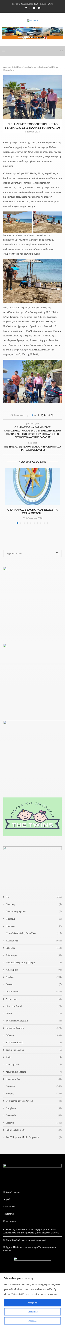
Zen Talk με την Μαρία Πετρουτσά (34, 1137)
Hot (34, 897)
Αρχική (6, 67)
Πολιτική (34, 904)
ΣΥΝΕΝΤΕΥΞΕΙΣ (34, 1042)
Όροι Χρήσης (9, 1221)
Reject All (32, 1320)
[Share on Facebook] (38, 415)
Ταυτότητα (8, 1214)
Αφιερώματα (34, 970)
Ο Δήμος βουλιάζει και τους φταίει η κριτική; (25, 1240)
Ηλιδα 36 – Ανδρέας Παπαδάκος (34, 933)
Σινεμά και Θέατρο (34, 1050)
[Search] (61, 51)
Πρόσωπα (34, 926)
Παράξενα (34, 919)
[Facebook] (29, 8)
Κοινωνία (34, 1086)
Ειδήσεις (34, 1035)
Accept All (33, 1302)
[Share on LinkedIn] (45, 415)
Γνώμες (34, 984)
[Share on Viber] (52, 415)
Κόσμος (34, 1093)
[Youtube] (34, 8)
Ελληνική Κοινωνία (34, 1028)
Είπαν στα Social (34, 1006)
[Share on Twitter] (42, 415)
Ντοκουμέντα (34, 1064)
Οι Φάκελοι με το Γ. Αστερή (34, 1101)
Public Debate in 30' (34, 1130)
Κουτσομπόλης (34, 1079)
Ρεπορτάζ (34, 948)
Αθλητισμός (34, 955)
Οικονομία (34, 1115)
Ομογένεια (34, 1108)
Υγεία (34, 1057)
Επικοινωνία (9, 1206)
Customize (33, 1311)
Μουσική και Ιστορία (34, 1072)
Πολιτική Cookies (11, 1192)
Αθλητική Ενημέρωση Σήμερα (34, 962)
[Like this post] (35, 415)
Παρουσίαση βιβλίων (34, 911)
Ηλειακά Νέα (34, 940)
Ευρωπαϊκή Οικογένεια (34, 1020)
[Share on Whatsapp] (49, 415)
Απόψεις (34, 977)
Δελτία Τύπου (34, 991)
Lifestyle (34, 1123)
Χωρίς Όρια (34, 999)
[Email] (39, 8)
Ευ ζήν (34, 1013)
